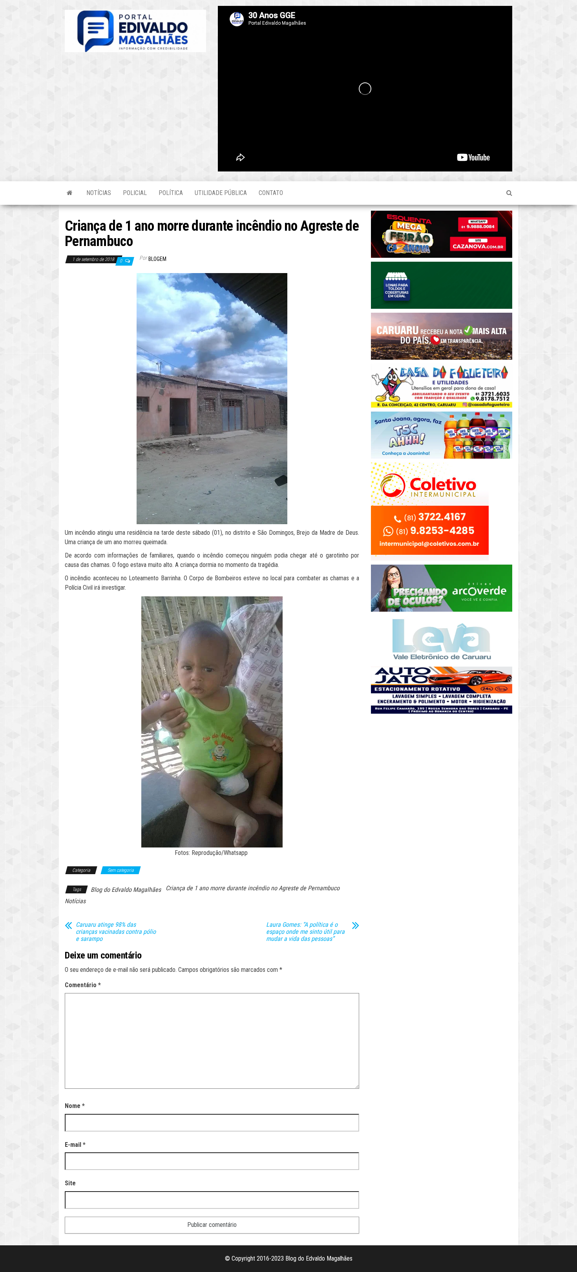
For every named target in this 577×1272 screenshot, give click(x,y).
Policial (135, 193)
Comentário (83, 985)
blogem (157, 259)
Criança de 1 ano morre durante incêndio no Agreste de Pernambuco (253, 888)
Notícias (98, 193)
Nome (75, 1106)
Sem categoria (121, 870)
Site (70, 1183)
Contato (271, 193)
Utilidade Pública (221, 193)
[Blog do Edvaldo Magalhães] (69, 193)
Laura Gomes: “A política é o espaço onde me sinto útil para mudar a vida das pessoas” (305, 931)
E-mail (75, 1144)
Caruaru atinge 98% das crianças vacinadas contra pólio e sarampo (116, 931)
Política (171, 193)
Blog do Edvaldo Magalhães (126, 889)
